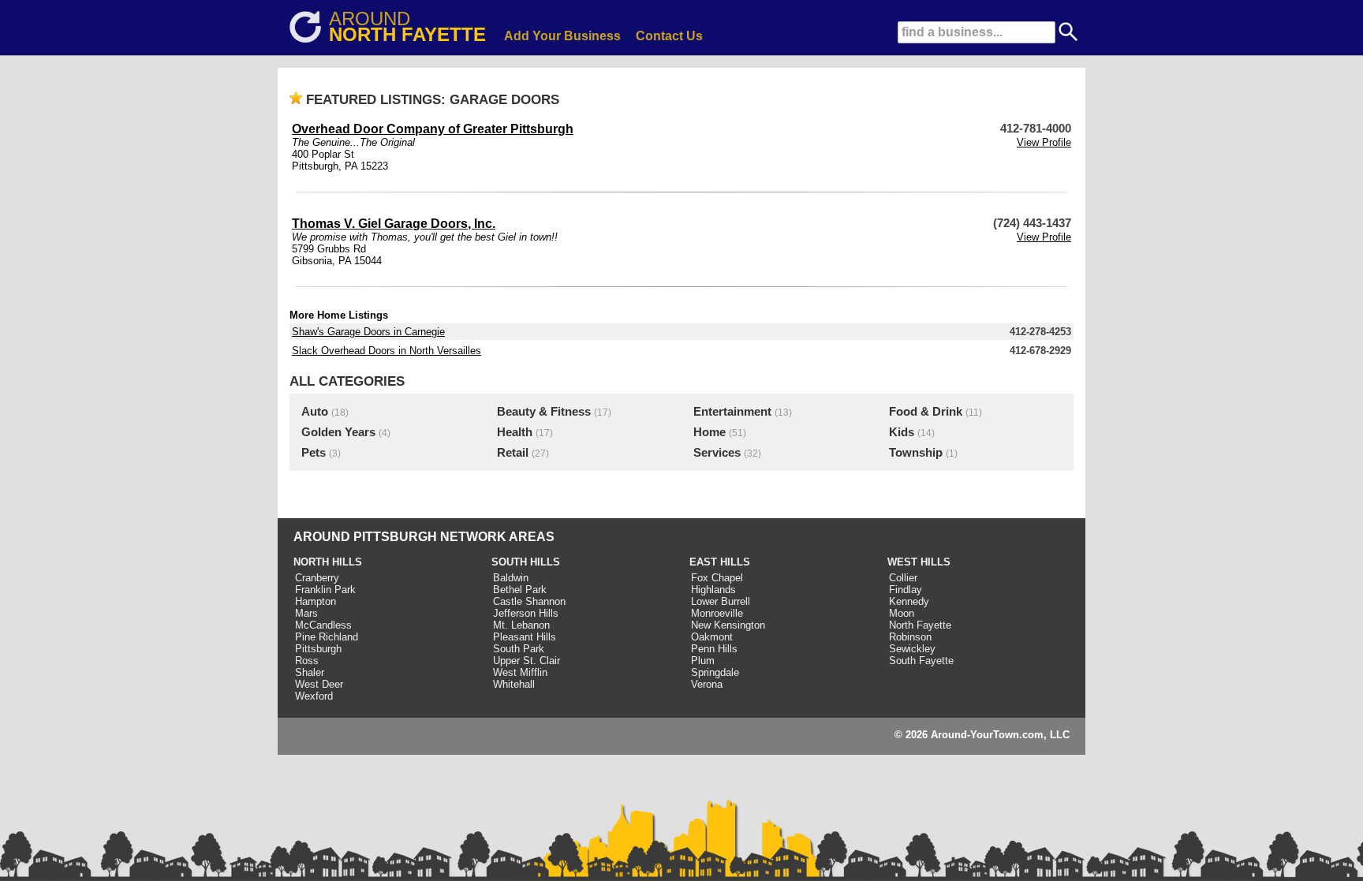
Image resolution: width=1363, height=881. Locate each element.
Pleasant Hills (524, 637)
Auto (314, 411)
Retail (512, 452)
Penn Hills (714, 649)
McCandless (323, 625)
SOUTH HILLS (525, 562)
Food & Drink (925, 411)
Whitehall (514, 684)
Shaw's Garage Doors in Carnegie (368, 332)
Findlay (905, 589)
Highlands (713, 589)
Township (916, 452)
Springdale (715, 672)
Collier (903, 578)
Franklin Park (325, 589)
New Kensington (728, 625)
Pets (313, 452)
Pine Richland (326, 637)
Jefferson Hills (525, 613)
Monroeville (717, 613)
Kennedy (909, 601)
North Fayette (920, 625)
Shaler (309, 672)
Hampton (315, 601)
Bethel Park (520, 589)
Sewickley (912, 649)
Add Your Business (562, 36)
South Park (518, 649)
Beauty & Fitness (544, 411)
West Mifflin (520, 672)
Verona (707, 684)
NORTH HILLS (327, 562)
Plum (703, 660)
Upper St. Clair (526, 660)
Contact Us (669, 36)
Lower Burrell (720, 601)
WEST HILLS (918, 562)
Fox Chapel (717, 578)
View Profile (1044, 142)
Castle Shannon (529, 601)
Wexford (314, 696)
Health (514, 432)
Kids (901, 432)
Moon (901, 613)
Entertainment (732, 411)
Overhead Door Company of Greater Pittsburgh (432, 129)
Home (709, 432)
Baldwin (510, 578)
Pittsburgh (318, 649)
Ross (307, 660)
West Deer (319, 684)
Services (717, 452)
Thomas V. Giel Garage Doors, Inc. (393, 223)
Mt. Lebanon (521, 625)
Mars (306, 613)
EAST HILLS (719, 562)
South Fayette (921, 660)
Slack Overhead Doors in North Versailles (386, 351)
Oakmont (712, 637)
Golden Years (338, 432)
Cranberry (317, 578)
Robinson (910, 637)
